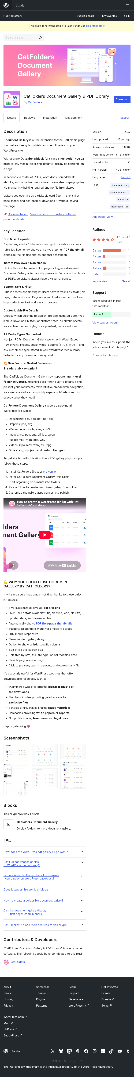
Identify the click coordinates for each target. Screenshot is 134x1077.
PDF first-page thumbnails (54, 623)
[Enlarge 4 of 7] (53, 749)
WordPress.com (15, 1017)
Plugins (40, 999)
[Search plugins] (40, 37)
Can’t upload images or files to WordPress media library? (21, 863)
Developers (76, 999)
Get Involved (109, 987)
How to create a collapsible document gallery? (33, 900)
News (7, 993)
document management (120, 192)
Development (73, 117)
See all (126, 281)
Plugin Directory (12, 15)
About (7, 987)
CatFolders (35, 102)
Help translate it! (95, 25)
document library (120, 185)
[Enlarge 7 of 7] (81, 766)
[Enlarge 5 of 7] (53, 773)
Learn (72, 987)
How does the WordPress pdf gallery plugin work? (35, 852)
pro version (50, 471)
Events (105, 993)
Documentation (18, 214)
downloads (117, 206)
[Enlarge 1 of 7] (24, 749)
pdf (127, 206)
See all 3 (126, 177)
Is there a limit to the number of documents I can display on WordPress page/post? (31, 877)
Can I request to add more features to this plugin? (35, 925)
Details (11, 117)
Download (122, 99)
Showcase (43, 987)
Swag (106, 1005)
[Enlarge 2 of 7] (24, 768)
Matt (8, 1023)
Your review (99, 281)
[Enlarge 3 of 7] (24, 786)
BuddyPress (13, 1035)
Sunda (16, 1051)
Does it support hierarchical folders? (26, 889)
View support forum (105, 322)
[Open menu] (128, 5)
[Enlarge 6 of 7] (81, 749)
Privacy (8, 1005)
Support (125, 117)
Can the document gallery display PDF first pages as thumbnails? (24, 912)
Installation (50, 117)
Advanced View (102, 216)
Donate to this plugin (105, 355)
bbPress (10, 1029)
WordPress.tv (79, 1005)
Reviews (29, 117)
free (35, 471)
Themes (41, 993)
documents (123, 199)
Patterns (41, 1005)
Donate (107, 999)
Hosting (8, 999)
